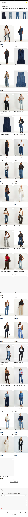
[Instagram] (11, 512)
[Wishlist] (25, 2)
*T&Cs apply (2, 497)
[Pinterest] (16, 512)
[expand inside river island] (26, 505)
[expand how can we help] (26, 500)
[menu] (1, 2)
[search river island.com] (23, 2)
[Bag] (26, 2)
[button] (7, 44)
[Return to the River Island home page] (4, 2)
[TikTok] (25, 512)
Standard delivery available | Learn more (14, 0)
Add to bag (7, 46)
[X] (7, 512)
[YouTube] (20, 512)
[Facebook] (2, 512)
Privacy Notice (17, 497)
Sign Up (26, 495)
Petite (1, 23)
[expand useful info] (26, 502)
